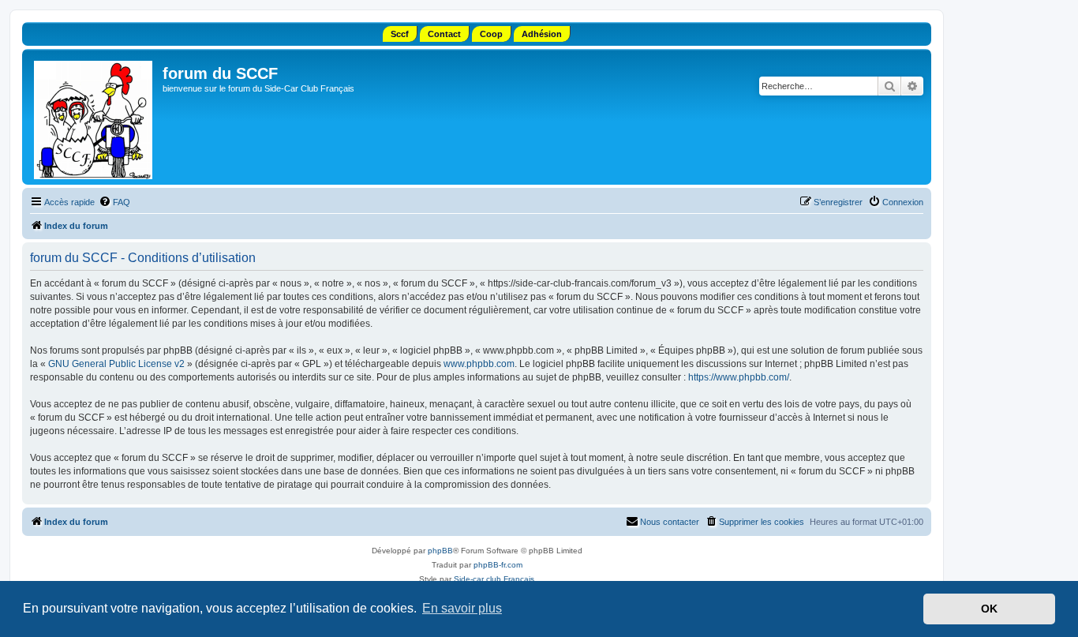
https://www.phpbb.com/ (738, 377)
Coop (491, 34)
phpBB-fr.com (497, 564)
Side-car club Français (494, 579)
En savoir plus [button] (462, 608)
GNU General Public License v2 (116, 363)
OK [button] (989, 608)
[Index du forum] (94, 117)
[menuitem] (114, 202)
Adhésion (542, 34)
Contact (444, 34)
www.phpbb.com (479, 363)
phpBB (440, 550)
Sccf (400, 34)
